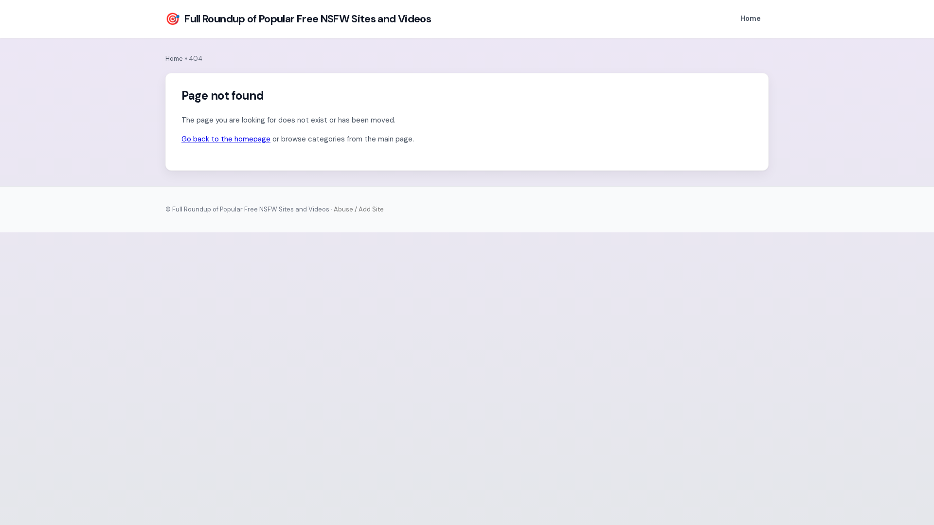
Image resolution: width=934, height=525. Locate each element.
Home (750, 18)
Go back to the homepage (225, 139)
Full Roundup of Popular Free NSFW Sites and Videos (298, 18)
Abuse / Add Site (359, 209)
